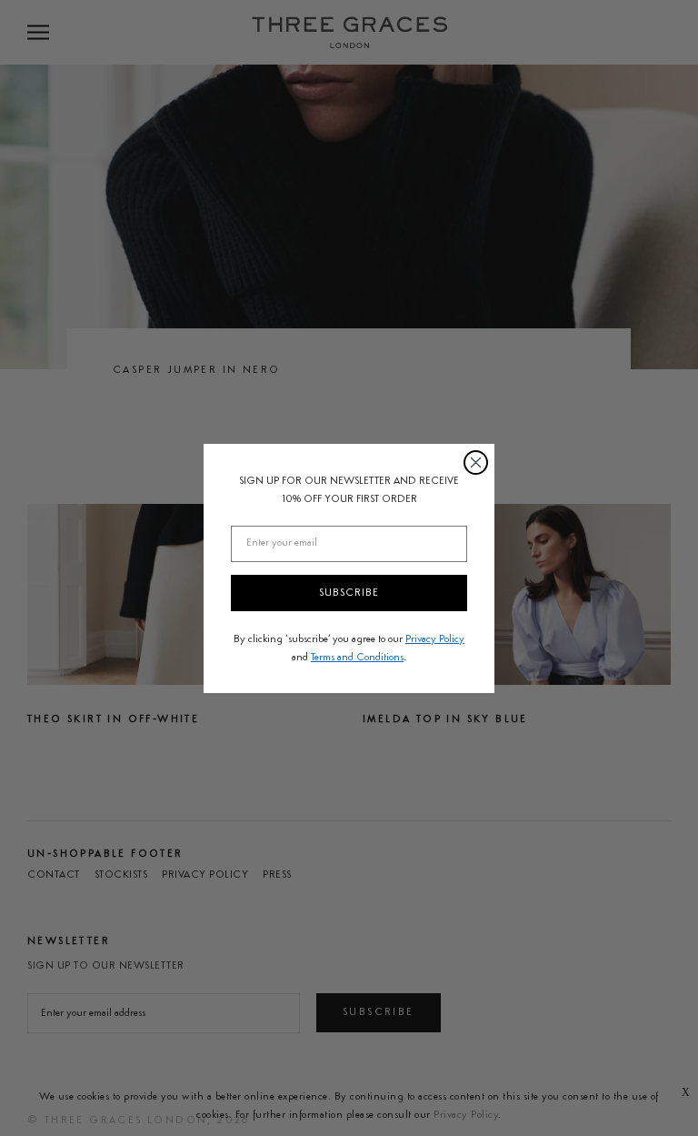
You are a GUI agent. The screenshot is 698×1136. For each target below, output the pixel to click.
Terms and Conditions (357, 657)
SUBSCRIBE (349, 593)
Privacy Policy (434, 639)
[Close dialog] (475, 462)
